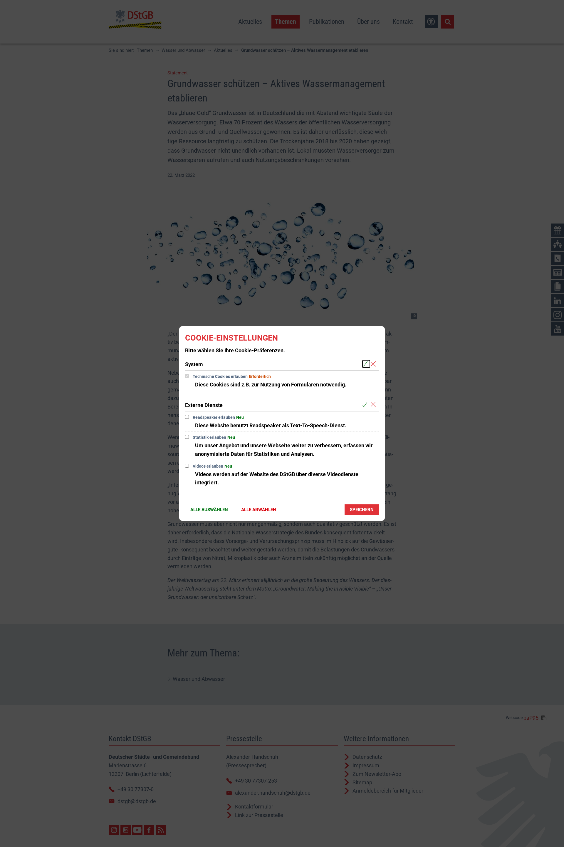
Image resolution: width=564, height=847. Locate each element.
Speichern (362, 509)
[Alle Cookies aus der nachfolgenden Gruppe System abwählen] (374, 364)
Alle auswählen (209, 509)
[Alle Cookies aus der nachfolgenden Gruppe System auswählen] (366, 364)
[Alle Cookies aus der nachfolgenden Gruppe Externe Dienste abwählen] (374, 405)
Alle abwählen (258, 509)
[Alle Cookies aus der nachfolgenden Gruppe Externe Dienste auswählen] (366, 405)
